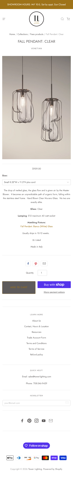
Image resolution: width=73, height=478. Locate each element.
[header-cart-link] (68, 19)
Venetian (36, 48)
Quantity (30, 272)
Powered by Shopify (52, 469)
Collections (22, 34)
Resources (36, 332)
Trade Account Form (36, 337)
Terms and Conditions (36, 343)
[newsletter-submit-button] (67, 403)
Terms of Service (36, 349)
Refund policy (36, 354)
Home (12, 34)
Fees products (36, 34)
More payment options (54, 292)
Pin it (36, 263)
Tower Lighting (35, 469)
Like (28, 263)
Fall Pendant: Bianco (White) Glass (37, 226)
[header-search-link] (62, 19)
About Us (36, 320)
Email (44, 263)
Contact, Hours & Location (36, 326)
